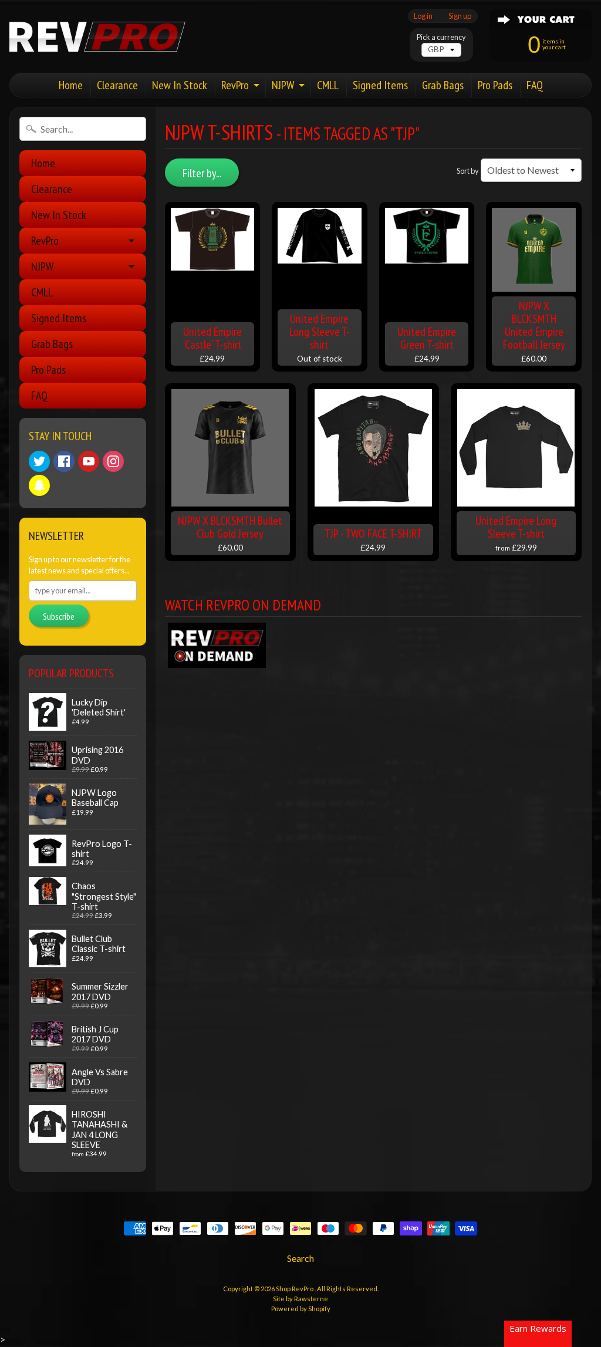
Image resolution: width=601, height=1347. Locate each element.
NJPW (283, 85)
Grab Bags (443, 85)
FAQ (534, 85)
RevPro (235, 85)
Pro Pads (495, 85)
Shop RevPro (295, 1288)
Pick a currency (441, 37)
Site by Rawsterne (300, 1298)
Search (300, 1258)
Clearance (117, 85)
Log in (423, 16)
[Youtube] (88, 461)
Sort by (468, 170)
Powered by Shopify (300, 1308)
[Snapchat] (39, 485)
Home (71, 85)
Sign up (459, 16)
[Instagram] (113, 461)
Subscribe (59, 616)
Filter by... (202, 173)
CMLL (328, 85)
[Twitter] (39, 461)
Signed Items (380, 85)
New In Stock (179, 85)
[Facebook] (64, 461)
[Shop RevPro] (97, 37)
